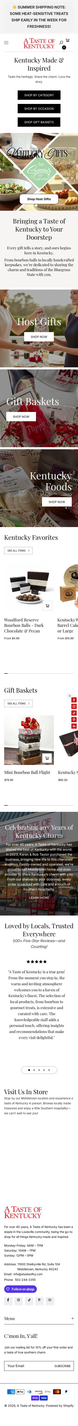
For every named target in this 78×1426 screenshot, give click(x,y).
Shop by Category (39, 95)
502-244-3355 (25, 1279)
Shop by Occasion (39, 108)
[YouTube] (50, 1301)
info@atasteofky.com (27, 1274)
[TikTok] (29, 1301)
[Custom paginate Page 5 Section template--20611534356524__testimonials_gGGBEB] (49, 1070)
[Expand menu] (6, 42)
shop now (21, 416)
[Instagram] (19, 1301)
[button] (61, 42)
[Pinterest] (39, 1301)
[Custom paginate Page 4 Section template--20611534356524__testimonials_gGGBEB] (44, 1070)
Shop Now (39, 337)
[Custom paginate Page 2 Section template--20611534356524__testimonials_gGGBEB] (34, 1070)
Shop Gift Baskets (39, 122)
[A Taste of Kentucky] (39, 42)
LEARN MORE (39, 898)
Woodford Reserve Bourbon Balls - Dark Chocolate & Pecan (24, 625)
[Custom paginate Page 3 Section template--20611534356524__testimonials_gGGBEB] (39, 1070)
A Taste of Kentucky (30, 1405)
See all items (16, 550)
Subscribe (62, 1366)
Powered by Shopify (60, 1405)
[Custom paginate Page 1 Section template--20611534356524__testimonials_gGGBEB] (29, 1070)
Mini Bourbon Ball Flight (27, 772)
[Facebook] (8, 1301)
